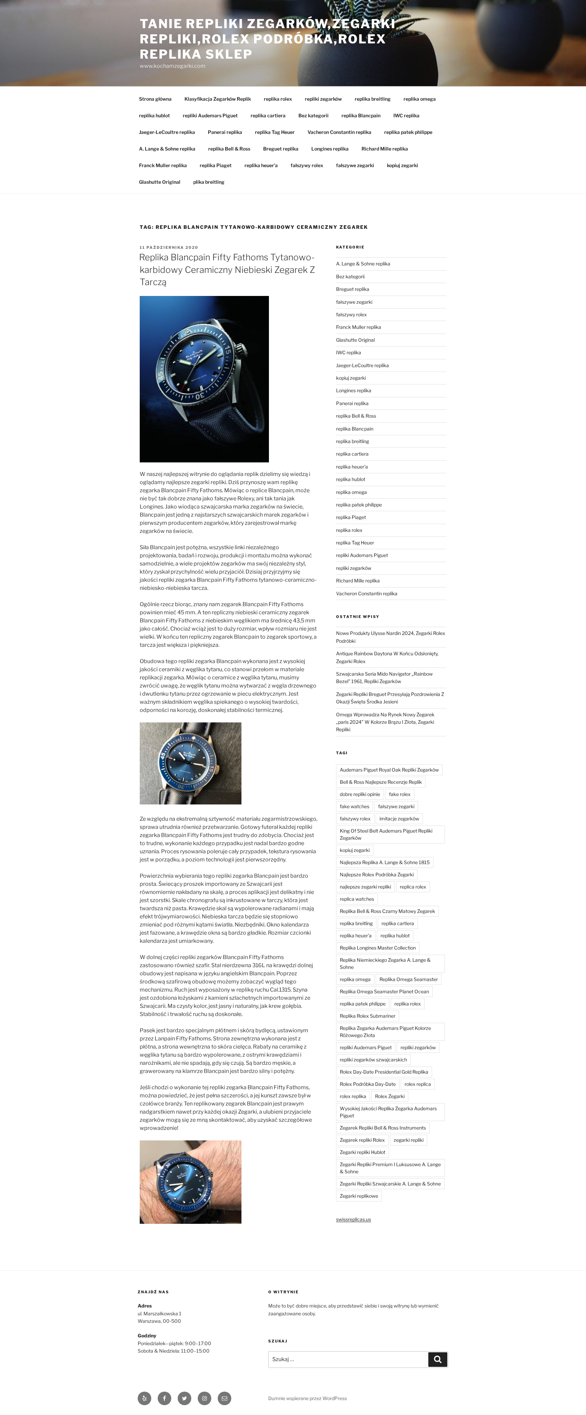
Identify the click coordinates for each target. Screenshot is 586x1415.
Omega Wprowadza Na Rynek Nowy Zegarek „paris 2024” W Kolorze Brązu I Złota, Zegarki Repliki (385, 722)
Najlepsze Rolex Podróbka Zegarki (377, 874)
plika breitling (208, 182)
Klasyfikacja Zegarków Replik (217, 99)
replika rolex (278, 99)
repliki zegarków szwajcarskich (373, 1059)
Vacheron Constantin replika (339, 132)
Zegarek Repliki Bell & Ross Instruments (383, 1128)
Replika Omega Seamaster (408, 979)
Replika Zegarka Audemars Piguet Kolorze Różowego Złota (385, 1031)
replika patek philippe (408, 132)
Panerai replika (225, 132)
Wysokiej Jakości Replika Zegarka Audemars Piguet (388, 1111)
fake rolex (400, 794)
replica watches (357, 899)
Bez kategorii (313, 115)
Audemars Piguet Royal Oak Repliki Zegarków (389, 770)
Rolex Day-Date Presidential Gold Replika (384, 1072)
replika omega (420, 99)
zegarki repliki (409, 1140)
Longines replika (330, 149)
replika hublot (154, 115)
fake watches (354, 806)
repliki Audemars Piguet (210, 115)
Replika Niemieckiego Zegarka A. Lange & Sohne (385, 963)
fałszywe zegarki (355, 165)
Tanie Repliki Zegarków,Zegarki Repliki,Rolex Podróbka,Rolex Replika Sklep (268, 39)
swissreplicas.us (353, 1219)
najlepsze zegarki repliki (365, 887)
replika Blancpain (360, 115)
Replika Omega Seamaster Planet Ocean (384, 991)
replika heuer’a (261, 165)
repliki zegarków (323, 99)
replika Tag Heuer (275, 132)
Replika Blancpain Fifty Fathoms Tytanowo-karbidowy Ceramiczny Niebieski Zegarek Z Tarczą (227, 269)
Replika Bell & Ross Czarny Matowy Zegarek (387, 911)
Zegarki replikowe (359, 1196)
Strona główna (155, 99)
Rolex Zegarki (390, 1096)
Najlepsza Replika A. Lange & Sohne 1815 (385, 862)
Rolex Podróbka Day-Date (368, 1084)
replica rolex (413, 887)
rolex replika (353, 1096)
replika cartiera (268, 115)
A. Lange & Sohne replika (167, 149)
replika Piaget (216, 165)
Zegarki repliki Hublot (362, 1152)
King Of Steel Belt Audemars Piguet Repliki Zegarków (386, 834)
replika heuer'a (352, 467)
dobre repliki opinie (360, 794)
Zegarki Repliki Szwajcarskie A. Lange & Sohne (390, 1184)
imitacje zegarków (399, 818)
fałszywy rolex (307, 165)
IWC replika (406, 115)
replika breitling (373, 99)
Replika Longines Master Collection (378, 948)
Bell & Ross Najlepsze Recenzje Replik (381, 782)
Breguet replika (280, 149)
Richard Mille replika (385, 149)
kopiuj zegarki (402, 165)
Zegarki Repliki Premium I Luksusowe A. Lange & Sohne (390, 1167)
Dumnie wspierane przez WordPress (307, 1398)
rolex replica (418, 1084)
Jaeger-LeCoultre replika (167, 132)
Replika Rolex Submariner (367, 1016)
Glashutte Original (159, 182)
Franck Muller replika (163, 165)
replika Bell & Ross (229, 149)
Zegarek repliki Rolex (362, 1140)
